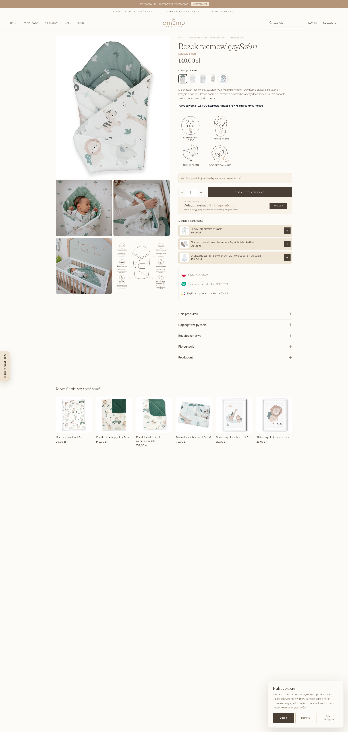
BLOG (80, 22)
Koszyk (330, 22)
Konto (312, 22)
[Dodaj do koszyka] (287, 230)
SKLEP (14, 22)
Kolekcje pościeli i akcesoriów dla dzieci (206, 37)
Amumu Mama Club (223, 11)
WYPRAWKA (31, 22)
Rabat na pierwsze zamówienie (133, 11)
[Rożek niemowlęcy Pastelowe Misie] (223, 78)
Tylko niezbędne (328, 718)
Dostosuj (305, 717)
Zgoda (283, 717)
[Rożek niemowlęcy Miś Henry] (192, 78)
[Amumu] (174, 22)
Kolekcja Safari (236, 37)
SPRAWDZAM (200, 3)
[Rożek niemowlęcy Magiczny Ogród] (213, 78)
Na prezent (52, 22)
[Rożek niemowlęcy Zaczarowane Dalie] (203, 78)
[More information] (240, 178)
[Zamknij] (343, 4)
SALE (68, 22)
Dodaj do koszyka (250, 192)
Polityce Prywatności (293, 707)
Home (181, 37)
